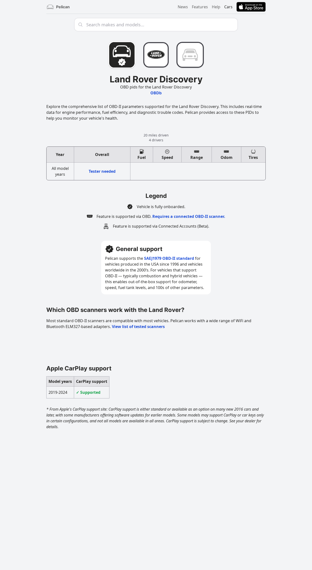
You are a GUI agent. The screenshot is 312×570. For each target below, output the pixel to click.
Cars (228, 7)
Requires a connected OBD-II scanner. (188, 216)
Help (216, 7)
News (183, 7)
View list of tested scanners (138, 326)
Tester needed (102, 171)
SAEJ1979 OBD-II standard (169, 258)
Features (200, 7)
